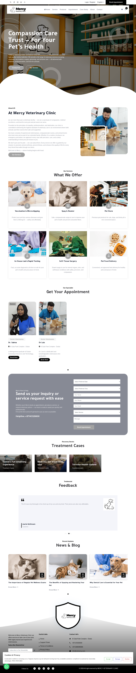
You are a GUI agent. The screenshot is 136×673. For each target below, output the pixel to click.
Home (48, 9)
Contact (99, 9)
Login (87, 2)
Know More (12, 587)
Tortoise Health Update (84, 465)
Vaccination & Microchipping (27, 211)
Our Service (34, 68)
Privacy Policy (45, 649)
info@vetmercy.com (78, 651)
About (92, 9)
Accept (108, 659)
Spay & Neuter (68, 211)
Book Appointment (116, 2)
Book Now (13, 357)
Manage (117, 659)
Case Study (84, 9)
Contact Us (16, 68)
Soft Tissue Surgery (68, 261)
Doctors (12, 304)
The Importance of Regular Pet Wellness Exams (27, 583)
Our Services (16, 155)
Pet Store (109, 211)
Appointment (73, 9)
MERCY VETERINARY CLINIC (107, 668)
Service (55, 9)
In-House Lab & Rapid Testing (27, 261)
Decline (127, 659)
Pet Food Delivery (108, 261)
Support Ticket (45, 642)
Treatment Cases (8, 468)
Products (63, 9)
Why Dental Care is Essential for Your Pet (106, 583)
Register (92, 2)
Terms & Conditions (46, 646)
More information (17, 661)
